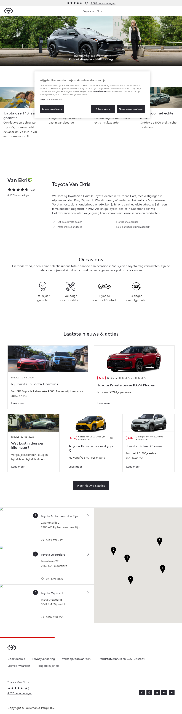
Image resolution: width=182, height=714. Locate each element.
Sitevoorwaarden (18, 665)
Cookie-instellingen (52, 108)
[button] (127, 558)
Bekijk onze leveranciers (51, 99)
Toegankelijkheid (48, 665)
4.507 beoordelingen (103, 3)
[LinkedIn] (157, 692)
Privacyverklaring (43, 658)
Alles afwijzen (103, 108)
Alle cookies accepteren (131, 108)
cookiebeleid (100, 91)
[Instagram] (149, 692)
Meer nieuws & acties (91, 485)
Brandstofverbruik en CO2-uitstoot (121, 658)
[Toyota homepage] (8, 11)
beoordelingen (18, 195)
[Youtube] (164, 692)
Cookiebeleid (16, 658)
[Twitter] (172, 692)
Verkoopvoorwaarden (76, 658)
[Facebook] (142, 692)
